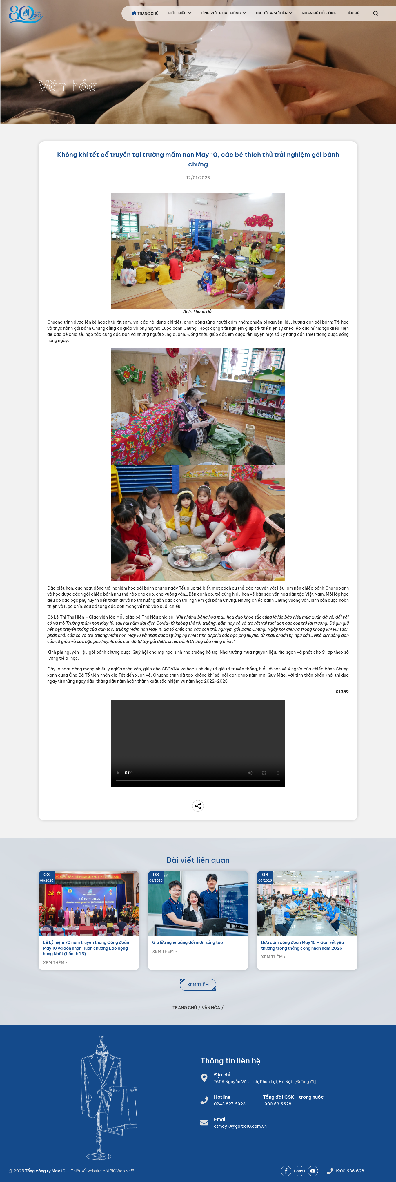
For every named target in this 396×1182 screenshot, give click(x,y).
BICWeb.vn (120, 1171)
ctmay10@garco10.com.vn (240, 1126)
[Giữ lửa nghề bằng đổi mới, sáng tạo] (198, 920)
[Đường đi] (305, 1081)
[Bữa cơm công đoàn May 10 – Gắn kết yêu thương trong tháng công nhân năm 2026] (307, 920)
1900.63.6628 (277, 1104)
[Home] (26, 14)
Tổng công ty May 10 (45, 1171)
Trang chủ (184, 1007)
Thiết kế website (87, 1171)
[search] (376, 13)
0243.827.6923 (230, 1104)
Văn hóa (211, 1007)
